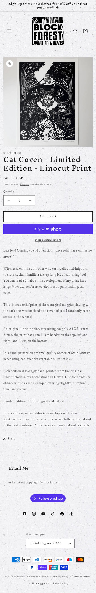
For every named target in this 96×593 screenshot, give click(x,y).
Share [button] (11, 439)
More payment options (48, 239)
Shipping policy (40, 583)
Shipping (24, 184)
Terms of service (81, 576)
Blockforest (20, 576)
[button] (9, 31)
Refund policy (60, 583)
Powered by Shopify (38, 576)
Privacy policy (60, 576)
